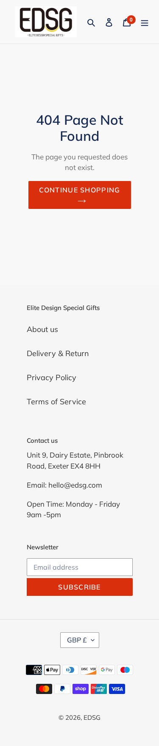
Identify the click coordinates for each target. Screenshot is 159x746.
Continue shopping (79, 190)
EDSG (92, 717)
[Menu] (144, 22)
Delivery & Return (58, 353)
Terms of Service (56, 401)
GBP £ (77, 640)
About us (42, 329)
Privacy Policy (51, 377)
